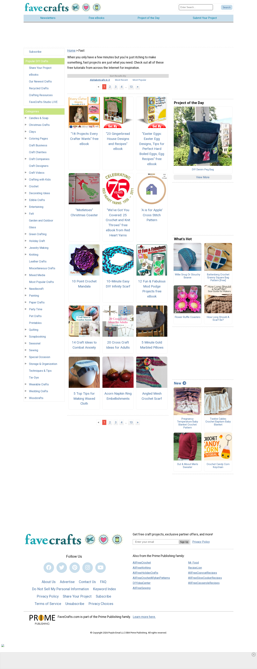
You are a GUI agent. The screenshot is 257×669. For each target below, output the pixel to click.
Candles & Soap (38, 118)
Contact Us (87, 582)
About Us (49, 582)
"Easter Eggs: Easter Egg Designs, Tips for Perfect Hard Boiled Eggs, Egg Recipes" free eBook (151, 149)
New (177, 383)
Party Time (35, 309)
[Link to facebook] (49, 567)
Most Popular (139, 80)
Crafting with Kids (40, 179)
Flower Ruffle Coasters (187, 317)
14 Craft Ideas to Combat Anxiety (84, 344)
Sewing (33, 350)
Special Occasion (39, 357)
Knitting (33, 254)
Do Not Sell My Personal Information (60, 589)
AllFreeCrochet (142, 562)
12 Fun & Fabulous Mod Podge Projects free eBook (152, 288)
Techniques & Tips (40, 370)
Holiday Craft (37, 241)
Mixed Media (37, 275)
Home (71, 50)
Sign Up (184, 542)
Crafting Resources (41, 95)
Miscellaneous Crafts (42, 268)
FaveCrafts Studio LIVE (43, 102)
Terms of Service (48, 604)
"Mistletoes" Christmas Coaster (84, 212)
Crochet (33, 186)
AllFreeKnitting (142, 567)
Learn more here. (144, 617)
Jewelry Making (38, 247)
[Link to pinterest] (74, 567)
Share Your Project (40, 68)
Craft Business (38, 145)
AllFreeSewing (142, 588)
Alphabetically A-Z (100, 80)
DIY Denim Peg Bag (203, 169)
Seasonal (34, 343)
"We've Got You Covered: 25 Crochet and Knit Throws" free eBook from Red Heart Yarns (118, 222)
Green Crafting (38, 234)
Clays (32, 131)
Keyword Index (104, 589)
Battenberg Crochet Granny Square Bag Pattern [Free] (218, 277)
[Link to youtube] (100, 567)
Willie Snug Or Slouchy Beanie (187, 276)
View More (202, 177)
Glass (32, 227)
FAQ (103, 582)
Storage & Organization (43, 364)
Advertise (67, 582)
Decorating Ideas (39, 193)
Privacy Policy (48, 596)
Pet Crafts (35, 316)
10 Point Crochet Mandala (84, 283)
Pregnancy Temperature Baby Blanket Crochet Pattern (187, 423)
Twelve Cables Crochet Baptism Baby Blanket (218, 422)
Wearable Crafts (39, 384)
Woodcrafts (36, 398)
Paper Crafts (37, 302)
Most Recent (121, 80)
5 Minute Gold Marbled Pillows (151, 344)
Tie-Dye (34, 377)
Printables (35, 323)
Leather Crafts (38, 261)
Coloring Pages (38, 138)
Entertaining (36, 207)
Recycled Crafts (39, 88)
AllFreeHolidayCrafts (145, 572)
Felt (31, 213)
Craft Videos (36, 172)
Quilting (33, 329)
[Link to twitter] (61, 567)
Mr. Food (193, 562)
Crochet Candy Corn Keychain (218, 466)
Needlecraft (36, 288)
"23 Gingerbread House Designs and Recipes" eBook (118, 141)
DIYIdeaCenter (142, 583)
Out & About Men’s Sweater (187, 466)
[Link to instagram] (87, 567)
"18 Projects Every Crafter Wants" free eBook (84, 139)
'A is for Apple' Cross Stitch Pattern (152, 215)
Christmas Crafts (39, 125)
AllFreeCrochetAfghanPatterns (151, 578)
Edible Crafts (37, 200)
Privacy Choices (100, 604)
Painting (34, 295)
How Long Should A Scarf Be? (218, 319)
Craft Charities (38, 152)
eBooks (33, 74)
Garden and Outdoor (41, 220)
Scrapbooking (37, 336)
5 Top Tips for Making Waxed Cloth (84, 398)
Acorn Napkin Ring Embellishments (118, 396)
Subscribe (35, 51)
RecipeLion (195, 567)
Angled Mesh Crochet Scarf (152, 396)
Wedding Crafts (38, 391)
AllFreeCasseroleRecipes (204, 583)
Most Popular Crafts (41, 282)
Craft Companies (39, 159)
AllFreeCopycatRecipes (202, 572)
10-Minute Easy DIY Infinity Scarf (118, 283)
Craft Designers (38, 166)
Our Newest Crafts (40, 81)
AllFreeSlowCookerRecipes (205, 578)
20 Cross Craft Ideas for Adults (118, 344)
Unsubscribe (74, 604)
